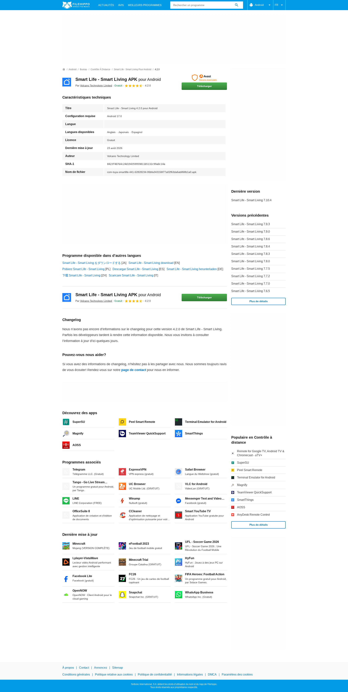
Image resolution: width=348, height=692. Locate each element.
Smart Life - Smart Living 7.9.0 (250, 231)
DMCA (212, 674)
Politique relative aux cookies (114, 674)
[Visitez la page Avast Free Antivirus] (204, 77)
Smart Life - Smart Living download (151, 262)
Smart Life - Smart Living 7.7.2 (250, 276)
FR (276, 4)
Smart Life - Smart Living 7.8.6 (250, 239)
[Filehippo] (76, 5)
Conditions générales (76, 674)
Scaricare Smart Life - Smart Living (131, 275)
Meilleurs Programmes (144, 5)
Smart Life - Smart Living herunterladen (192, 269)
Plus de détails (258, 301)
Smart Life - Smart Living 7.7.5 (250, 268)
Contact (84, 667)
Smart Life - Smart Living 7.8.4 (250, 246)
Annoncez (100, 667)
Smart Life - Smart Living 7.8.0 (250, 261)
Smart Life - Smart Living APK (118, 79)
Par (93, 85)
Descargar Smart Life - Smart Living (135, 269)
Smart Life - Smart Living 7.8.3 (250, 253)
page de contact (133, 370)
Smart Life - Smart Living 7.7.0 (250, 283)
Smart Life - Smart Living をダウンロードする (91, 262)
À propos (68, 667)
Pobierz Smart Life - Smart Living (83, 269)
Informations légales (190, 674)
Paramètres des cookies (237, 674)
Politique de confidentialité (155, 674)
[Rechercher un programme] (236, 5)
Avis (121, 5)
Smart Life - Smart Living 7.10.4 (251, 200)
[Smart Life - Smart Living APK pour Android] (66, 82)
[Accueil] (63, 69)
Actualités (106, 5)
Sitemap (117, 667)
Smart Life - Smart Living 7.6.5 (250, 291)
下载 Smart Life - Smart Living (81, 275)
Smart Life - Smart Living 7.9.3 (250, 224)
